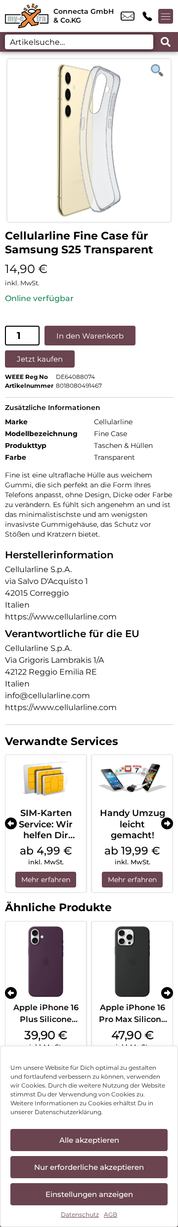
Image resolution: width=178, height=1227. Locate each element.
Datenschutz (80, 1214)
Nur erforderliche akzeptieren (89, 1167)
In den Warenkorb (90, 336)
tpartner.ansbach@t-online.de (127, 16)
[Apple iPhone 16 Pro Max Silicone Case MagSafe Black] (132, 961)
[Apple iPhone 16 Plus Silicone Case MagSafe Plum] (45, 961)
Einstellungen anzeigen (89, 1194)
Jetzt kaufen (40, 359)
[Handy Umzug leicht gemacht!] (132, 779)
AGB (110, 1214)
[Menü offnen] (165, 16)
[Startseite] (26, 16)
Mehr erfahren (45, 879)
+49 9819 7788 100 (147, 16)
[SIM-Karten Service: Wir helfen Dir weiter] (45, 779)
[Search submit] (165, 41)
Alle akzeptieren (89, 1140)
